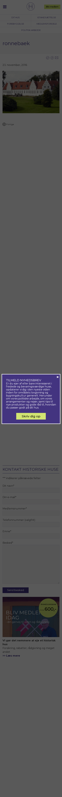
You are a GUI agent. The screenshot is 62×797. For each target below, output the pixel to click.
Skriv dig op (31, 416)
